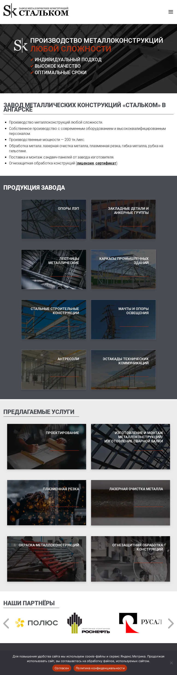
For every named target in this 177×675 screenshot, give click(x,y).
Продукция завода (34, 187)
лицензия (85, 163)
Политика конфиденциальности (100, 668)
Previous (7, 623)
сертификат (105, 163)
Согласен (62, 668)
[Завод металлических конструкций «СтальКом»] (35, 16)
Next (170, 623)
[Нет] (171, 662)
